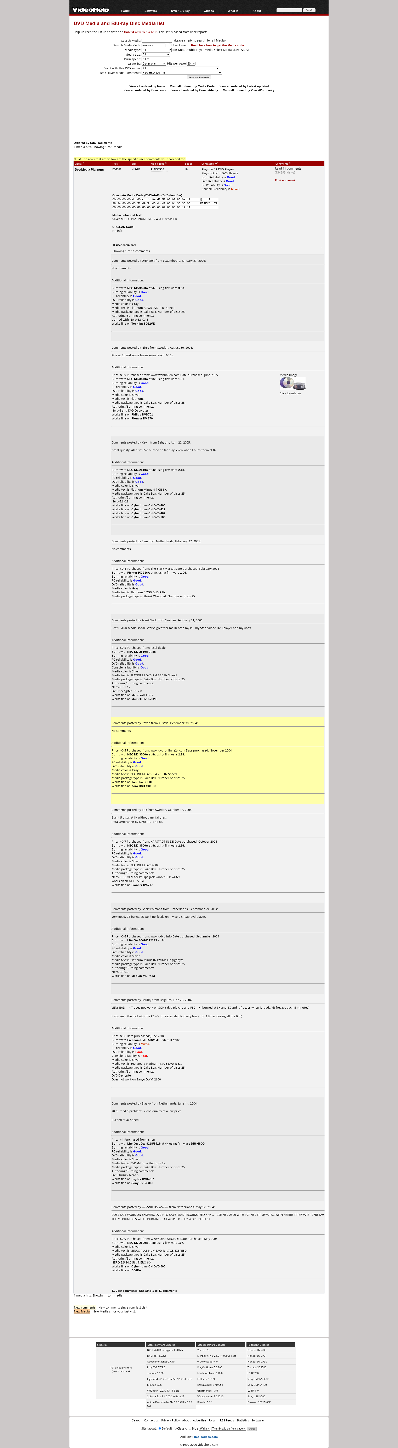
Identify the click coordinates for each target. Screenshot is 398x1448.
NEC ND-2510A (137, 470)
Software (150, 11)
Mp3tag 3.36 (154, 1385)
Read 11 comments (288, 168)
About (186, 1420)
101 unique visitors (121, 1367)
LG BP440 (253, 1390)
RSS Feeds (227, 1420)
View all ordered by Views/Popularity (248, 90)
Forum (125, 11)
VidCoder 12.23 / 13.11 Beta (163, 1390)
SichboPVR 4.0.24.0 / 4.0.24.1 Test (216, 1356)
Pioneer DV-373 (257, 1356)
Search (137, 1420)
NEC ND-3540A (137, 379)
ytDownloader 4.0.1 (208, 1361)
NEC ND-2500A (137, 1243)
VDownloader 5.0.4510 (210, 1396)
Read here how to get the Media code (217, 45)
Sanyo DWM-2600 (149, 1079)
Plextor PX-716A (138, 572)
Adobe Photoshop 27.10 (161, 1361)
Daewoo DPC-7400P (259, 1402)
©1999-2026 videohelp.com (199, 1445)
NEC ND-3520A (137, 288)
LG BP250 (253, 1373)
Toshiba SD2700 (257, 1367)
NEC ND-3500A (137, 754)
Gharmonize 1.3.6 (207, 1390)
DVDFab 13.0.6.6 (156, 1356)
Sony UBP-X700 (256, 1396)
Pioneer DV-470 (257, 1350)
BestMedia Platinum (89, 169)
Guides (209, 11)
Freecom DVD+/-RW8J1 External (149, 1040)
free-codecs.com (206, 1437)
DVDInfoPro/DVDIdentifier (163, 195)
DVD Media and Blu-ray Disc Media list (119, 23)
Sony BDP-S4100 (257, 1385)
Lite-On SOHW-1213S (142, 940)
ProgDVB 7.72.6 (156, 1367)
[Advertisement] (199, 123)
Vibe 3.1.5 (203, 1350)
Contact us (151, 1420)
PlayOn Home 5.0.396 (209, 1367)
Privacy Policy (170, 1420)
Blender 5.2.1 (205, 1402)
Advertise (199, 1420)
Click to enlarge (290, 393)
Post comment (285, 180)
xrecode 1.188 (155, 1373)
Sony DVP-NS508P (258, 1379)
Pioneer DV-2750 (257, 1361)
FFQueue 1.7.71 (206, 1379)
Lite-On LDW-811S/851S (144, 1143)
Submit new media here (140, 32)
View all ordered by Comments (145, 90)
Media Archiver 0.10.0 (210, 1373)
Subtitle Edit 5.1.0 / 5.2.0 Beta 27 (165, 1396)
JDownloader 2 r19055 (210, 1385)
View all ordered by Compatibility (194, 90)
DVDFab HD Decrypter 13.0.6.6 (165, 1350)
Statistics (243, 1420)
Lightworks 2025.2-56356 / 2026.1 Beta (169, 1379)
